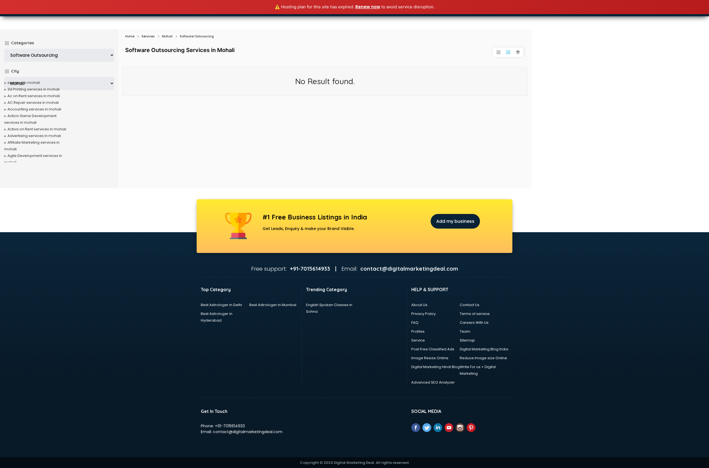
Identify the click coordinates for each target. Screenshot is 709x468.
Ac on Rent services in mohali (33, 96)
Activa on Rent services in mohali (36, 129)
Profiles (418, 331)
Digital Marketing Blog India (484, 349)
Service (418, 340)
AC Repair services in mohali (33, 102)
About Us (419, 304)
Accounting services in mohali (34, 109)
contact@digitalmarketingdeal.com (247, 432)
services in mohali (23, 82)
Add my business (455, 221)
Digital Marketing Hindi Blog (435, 366)
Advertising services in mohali (34, 135)
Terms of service (475, 313)
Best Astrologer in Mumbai (272, 304)
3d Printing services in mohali (33, 89)
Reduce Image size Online (483, 358)
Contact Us (469, 304)
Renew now (367, 7)
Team (465, 331)
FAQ (414, 322)
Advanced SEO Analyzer (433, 382)
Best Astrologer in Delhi (221, 304)
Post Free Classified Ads (432, 349)
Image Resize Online (429, 358)
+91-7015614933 (230, 426)
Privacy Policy (423, 313)
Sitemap (467, 340)
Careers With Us (474, 322)
